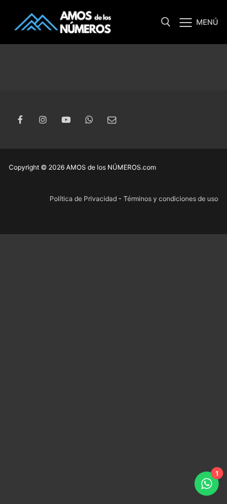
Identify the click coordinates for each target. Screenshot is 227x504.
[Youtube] (66, 120)
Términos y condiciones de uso (170, 198)
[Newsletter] (112, 120)
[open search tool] (166, 22)
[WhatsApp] (89, 120)
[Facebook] (20, 120)
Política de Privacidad (83, 198)
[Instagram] (43, 120)
